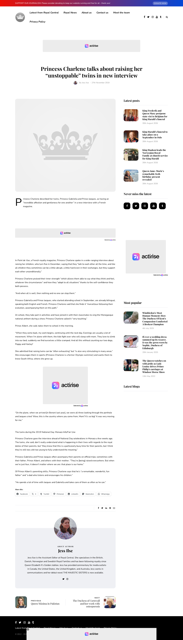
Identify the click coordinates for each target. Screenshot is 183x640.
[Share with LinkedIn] (106, 508)
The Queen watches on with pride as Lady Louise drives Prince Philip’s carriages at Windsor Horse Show (154, 366)
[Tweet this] (102, 508)
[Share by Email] (114, 508)
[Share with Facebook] (98, 508)
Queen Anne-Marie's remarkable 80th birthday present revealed (153, 175)
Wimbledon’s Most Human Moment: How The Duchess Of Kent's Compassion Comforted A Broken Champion (154, 318)
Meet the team (121, 12)
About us (87, 12)
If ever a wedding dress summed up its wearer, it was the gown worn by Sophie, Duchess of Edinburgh (155, 342)
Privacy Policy (37, 21)
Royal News (70, 12)
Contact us (102, 12)
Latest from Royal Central (44, 12)
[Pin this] (110, 508)
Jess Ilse (85, 82)
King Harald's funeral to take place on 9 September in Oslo (155, 134)
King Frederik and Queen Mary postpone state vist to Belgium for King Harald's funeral (154, 115)
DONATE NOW (160, 3)
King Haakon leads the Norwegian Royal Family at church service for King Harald (155, 154)
